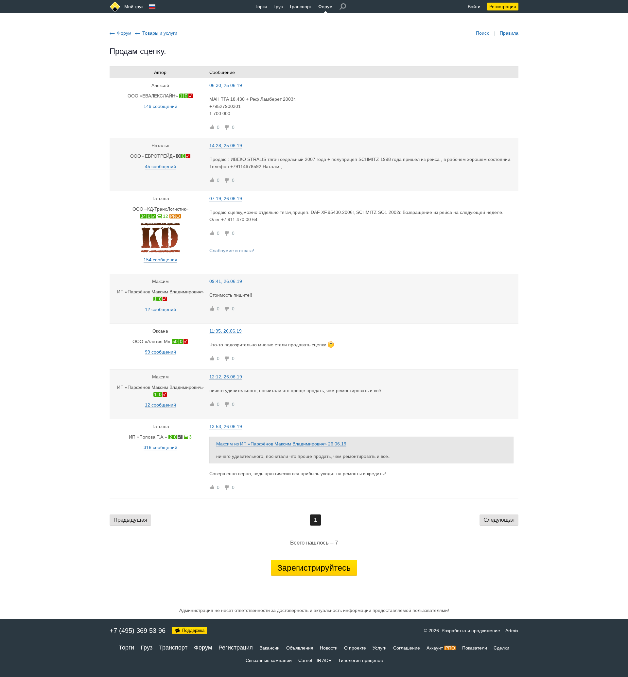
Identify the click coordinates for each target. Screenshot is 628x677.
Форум (325, 6)
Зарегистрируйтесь (314, 567)
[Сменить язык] (152, 6)
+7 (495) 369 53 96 (138, 630)
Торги (261, 6)
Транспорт (300, 6)
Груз (278, 6)
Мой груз (133, 6)
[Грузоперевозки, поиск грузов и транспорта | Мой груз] (115, 6)
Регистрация (502, 6)
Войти (474, 6)
